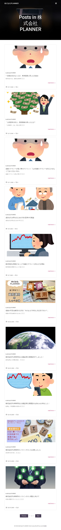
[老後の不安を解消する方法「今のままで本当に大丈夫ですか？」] (30, 291)
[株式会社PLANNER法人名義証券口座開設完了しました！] (30, 338)
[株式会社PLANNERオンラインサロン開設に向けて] (30, 477)
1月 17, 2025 (10, 87)
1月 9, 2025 (10, 228)
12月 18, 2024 (11, 414)
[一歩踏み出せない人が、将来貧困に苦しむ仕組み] (30, 56)
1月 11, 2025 (10, 182)
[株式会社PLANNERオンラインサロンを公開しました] (30, 431)
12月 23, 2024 (11, 321)
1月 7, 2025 (10, 275)
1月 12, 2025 (10, 133)
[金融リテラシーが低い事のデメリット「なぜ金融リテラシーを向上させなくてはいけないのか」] (30, 149)
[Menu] (56, 3)
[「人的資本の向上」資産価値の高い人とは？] (30, 103)
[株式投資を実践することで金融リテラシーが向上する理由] (30, 245)
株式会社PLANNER (11, 72)
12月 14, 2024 (11, 461)
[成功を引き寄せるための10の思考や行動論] (30, 198)
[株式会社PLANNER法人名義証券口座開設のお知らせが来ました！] (30, 384)
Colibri (45, 526)
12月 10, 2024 (11, 507)
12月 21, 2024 (11, 368)
